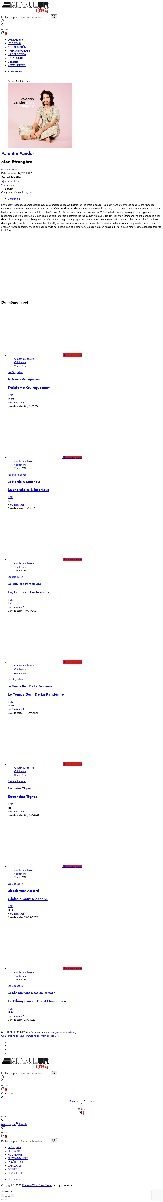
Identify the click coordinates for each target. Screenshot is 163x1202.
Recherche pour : (10, 17)
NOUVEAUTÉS (17, 47)
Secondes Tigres (19, 788)
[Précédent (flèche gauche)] (2, 1199)
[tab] (85, 199)
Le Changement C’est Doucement (31, 993)
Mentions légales (50, 1036)
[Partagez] (6, 1196)
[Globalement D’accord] (38, 866)
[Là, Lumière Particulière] (38, 559)
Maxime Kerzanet (17, 474)
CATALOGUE (16, 58)
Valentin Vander (17, 153)
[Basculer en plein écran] (9, 1196)
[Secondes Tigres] (38, 764)
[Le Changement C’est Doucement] (38, 968)
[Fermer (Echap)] (2, 1195)
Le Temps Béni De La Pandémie (30, 686)
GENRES (13, 61)
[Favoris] (81, 25)
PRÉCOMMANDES (19, 50)
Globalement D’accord (23, 890)
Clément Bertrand (17, 781)
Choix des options (72, 355)
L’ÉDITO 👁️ (14, 43)
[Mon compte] (2, 21)
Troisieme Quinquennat (24, 379)
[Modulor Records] (25, 12)
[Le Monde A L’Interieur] (38, 457)
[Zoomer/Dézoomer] (12, 1195)
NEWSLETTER (17, 65)
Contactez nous (9, 1036)
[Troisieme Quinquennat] (38, 355)
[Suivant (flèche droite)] (6, 1199)
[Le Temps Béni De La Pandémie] (38, 662)
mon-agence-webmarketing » (63, 1032)
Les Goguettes (15, 372)
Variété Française (23, 192)
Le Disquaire (15, 39)
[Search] (54, 16)
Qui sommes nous (29, 1036)
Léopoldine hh (15, 577)
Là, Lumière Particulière (24, 584)
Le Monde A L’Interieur (24, 481)
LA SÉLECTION (17, 54)
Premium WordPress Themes (37, 1185)
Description (14, 199)
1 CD (10, 395)
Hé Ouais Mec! (9, 169)
